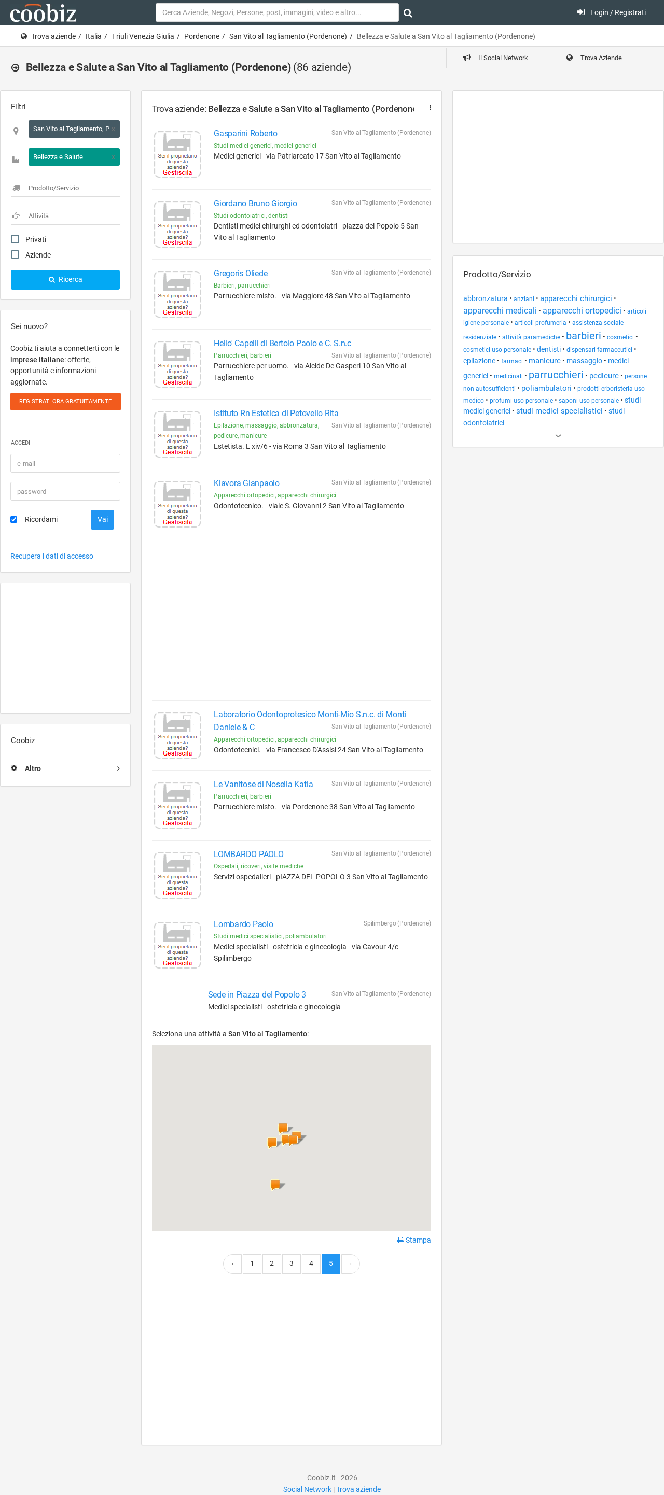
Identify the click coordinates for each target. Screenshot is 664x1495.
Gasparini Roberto (246, 133)
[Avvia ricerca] (408, 13)
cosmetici (620, 337)
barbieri (583, 336)
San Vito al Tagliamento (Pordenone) (288, 36)
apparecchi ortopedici (582, 311)
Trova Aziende (600, 58)
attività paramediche (531, 337)
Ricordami (41, 519)
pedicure (604, 376)
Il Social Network (502, 58)
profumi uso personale (521, 400)
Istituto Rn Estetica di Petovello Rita (276, 413)
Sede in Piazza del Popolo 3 (257, 995)
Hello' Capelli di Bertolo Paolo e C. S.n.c (282, 343)
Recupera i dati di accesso (51, 556)
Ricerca (69, 279)
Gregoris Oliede (240, 273)
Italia (94, 36)
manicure (545, 361)
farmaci (512, 361)
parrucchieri (556, 374)
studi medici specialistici (559, 411)
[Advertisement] (65, 648)
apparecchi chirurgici (576, 298)
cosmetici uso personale (497, 349)
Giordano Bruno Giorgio (255, 203)
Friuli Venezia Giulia (143, 36)
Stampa (417, 1240)
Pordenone (201, 36)
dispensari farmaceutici (599, 349)
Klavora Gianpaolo (247, 483)
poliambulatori (546, 388)
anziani (524, 299)
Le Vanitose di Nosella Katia (263, 784)
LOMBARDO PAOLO (249, 854)
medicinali (508, 376)
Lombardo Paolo (243, 924)
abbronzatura (485, 298)
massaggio (584, 361)
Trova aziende (53, 36)
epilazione (479, 361)
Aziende (38, 255)
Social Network (307, 1489)
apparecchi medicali (500, 311)
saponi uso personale (589, 400)
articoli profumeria (540, 322)
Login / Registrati (617, 12)
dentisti (549, 349)
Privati (35, 239)
